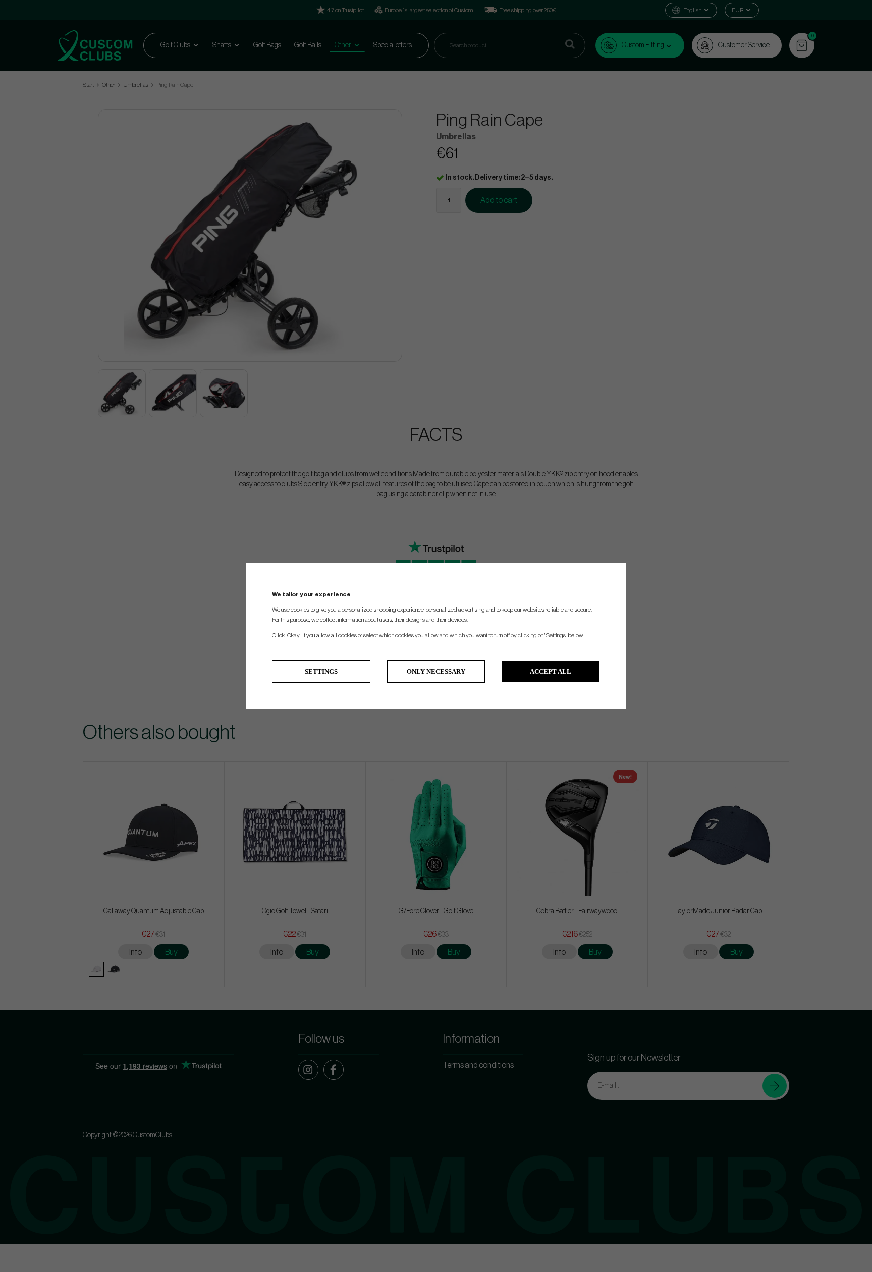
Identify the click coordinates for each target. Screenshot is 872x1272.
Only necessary (436, 671)
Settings (321, 671)
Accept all (550, 671)
